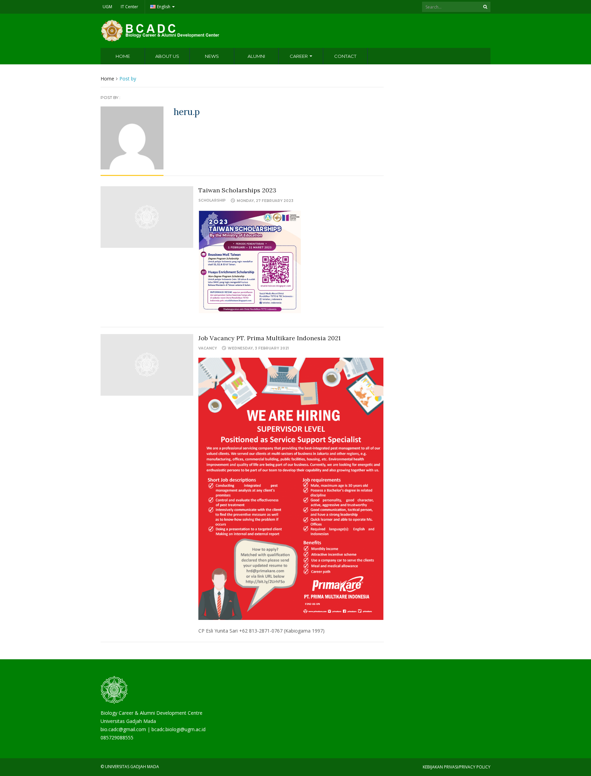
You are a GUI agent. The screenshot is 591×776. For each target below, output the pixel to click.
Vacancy (207, 348)
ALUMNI (256, 56)
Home (107, 78)
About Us (167, 56)
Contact (345, 56)
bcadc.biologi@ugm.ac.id (179, 729)
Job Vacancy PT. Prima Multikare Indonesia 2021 (269, 338)
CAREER (299, 56)
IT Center (129, 7)
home (123, 56)
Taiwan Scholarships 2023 (237, 190)
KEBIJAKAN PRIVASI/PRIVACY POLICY (456, 767)
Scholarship (212, 200)
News (212, 56)
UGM (107, 7)
